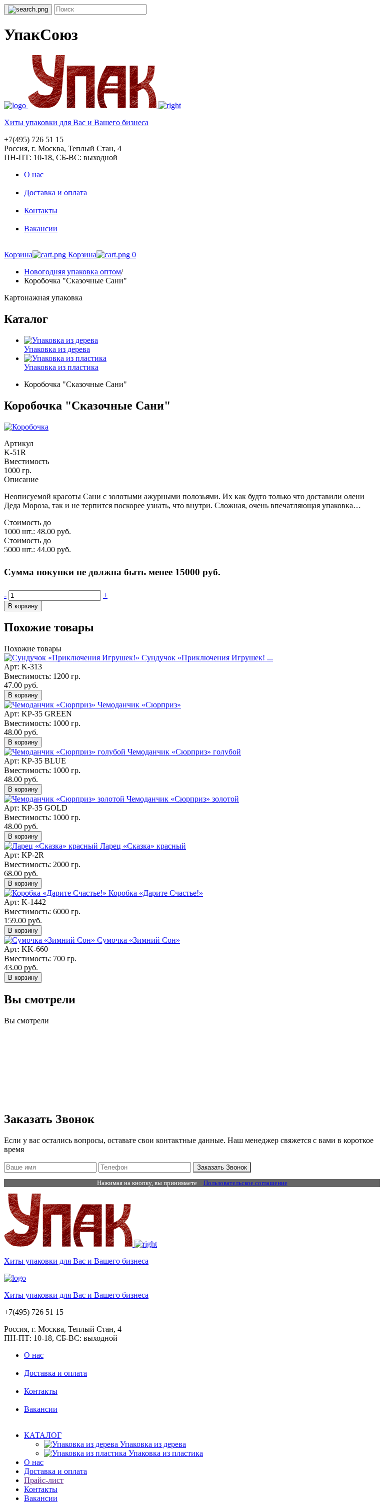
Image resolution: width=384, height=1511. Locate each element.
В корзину (23, 606)
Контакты (41, 210)
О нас (34, 174)
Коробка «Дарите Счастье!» (155, 893)
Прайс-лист (44, 1480)
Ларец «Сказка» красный (143, 846)
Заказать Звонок (222, 1167)
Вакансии (41, 228)
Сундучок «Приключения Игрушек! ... (207, 657)
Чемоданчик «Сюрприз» (139, 704)
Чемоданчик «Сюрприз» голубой (184, 751)
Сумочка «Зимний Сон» (138, 940)
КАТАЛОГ (43, 1435)
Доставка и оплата (55, 192)
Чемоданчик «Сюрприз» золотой (182, 799)
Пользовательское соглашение (246, 1183)
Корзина (18, 254)
